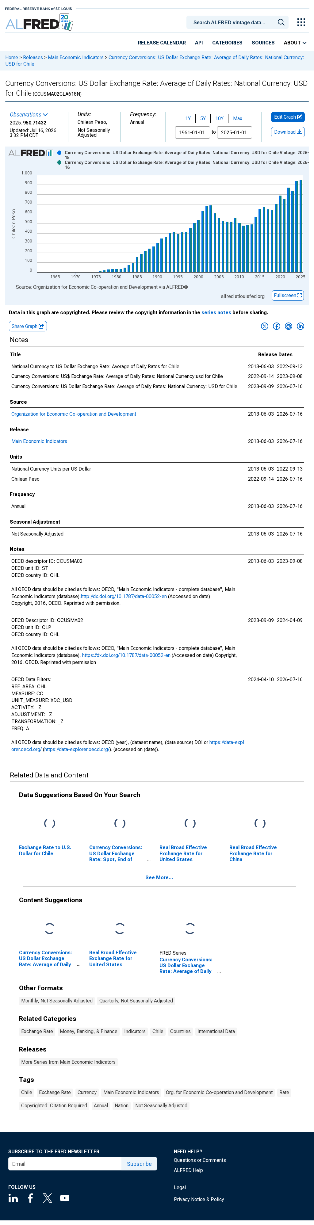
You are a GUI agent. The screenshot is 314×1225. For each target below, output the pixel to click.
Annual (101, 1106)
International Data (216, 1031)
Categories (227, 43)
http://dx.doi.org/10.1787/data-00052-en (124, 596)
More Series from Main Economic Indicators (68, 1062)
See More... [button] (159, 877)
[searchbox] (239, 22)
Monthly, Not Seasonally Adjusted (57, 1001)
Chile (157, 1031)
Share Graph (25, 326)
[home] (40, 22)
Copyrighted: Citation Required (54, 1106)
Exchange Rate (37, 1031)
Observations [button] (26, 114)
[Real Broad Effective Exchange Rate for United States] (190, 824)
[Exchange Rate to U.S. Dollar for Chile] (49, 824)
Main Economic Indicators (76, 57)
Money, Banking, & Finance (88, 1031)
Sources (263, 43)
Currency (87, 1092)
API (199, 43)
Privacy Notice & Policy (199, 1199)
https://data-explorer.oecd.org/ (76, 749)
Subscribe (139, 1164)
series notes (216, 312)
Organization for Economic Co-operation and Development (73, 414)
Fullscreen (285, 295)
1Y (188, 118)
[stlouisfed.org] (38, 8)
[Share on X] (264, 326)
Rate (284, 1092)
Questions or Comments (200, 1160)
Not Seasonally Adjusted (161, 1106)
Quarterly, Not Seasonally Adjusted (136, 1001)
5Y (203, 118)
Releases (33, 57)
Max (237, 118)
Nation (121, 1106)
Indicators (135, 1031)
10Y (219, 118)
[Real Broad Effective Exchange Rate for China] (260, 824)
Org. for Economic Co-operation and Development (219, 1092)
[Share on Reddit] (288, 326)
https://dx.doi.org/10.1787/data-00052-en (126, 655)
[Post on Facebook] (276, 326)
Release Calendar (162, 43)
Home (11, 57)
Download (285, 132)
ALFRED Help (188, 1170)
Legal (180, 1187)
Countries (180, 1031)
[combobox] (239, 22)
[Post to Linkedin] (300, 326)
